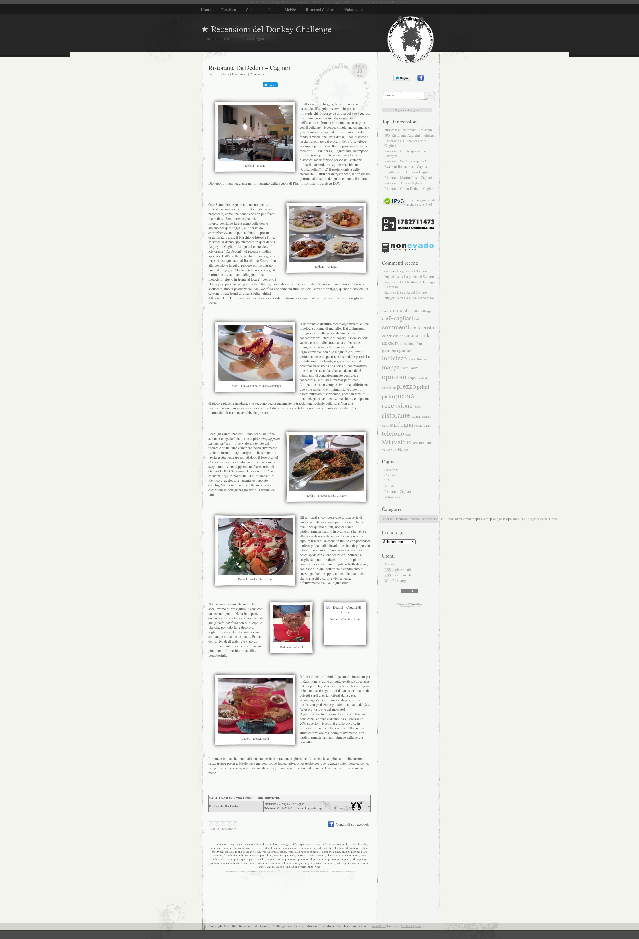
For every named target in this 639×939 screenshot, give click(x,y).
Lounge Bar (499, 518)
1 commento (239, 74)
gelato (336, 851)
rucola (385, 425)
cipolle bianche (358, 844)
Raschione (248, 863)
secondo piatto (333, 863)
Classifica (228, 9)
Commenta (257, 74)
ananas (249, 844)
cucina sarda (417, 335)
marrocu (301, 855)
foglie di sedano (244, 851)
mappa (284, 855)
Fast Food (446, 518)
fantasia (229, 851)
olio (338, 855)
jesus (263, 855)
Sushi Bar (516, 518)
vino (317, 866)
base (275, 844)
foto (257, 851)
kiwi (269, 855)
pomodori (291, 859)
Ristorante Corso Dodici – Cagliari (409, 188)
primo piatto (359, 859)
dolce (342, 848)
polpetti (271, 859)
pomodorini (305, 859)
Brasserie (483, 518)
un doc (280, 866)
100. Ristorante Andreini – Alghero (409, 135)
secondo (318, 863)
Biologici (530, 518)
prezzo (332, 859)
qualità (225, 863)
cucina (287, 848)
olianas (331, 855)
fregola (266, 851)
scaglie (308, 863)
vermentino (307, 866)
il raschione (230, 855)
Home (206, 9)
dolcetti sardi (353, 848)
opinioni (354, 855)
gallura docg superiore (308, 851)
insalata (254, 855)
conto (241, 848)
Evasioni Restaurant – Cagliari (406, 166)
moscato (320, 855)
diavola (333, 848)
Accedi (389, 564)
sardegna (298, 863)
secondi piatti (422, 425)
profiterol (214, 863)
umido (270, 866)
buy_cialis (391, 276)
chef (323, 844)
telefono (356, 863)
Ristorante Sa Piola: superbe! (405, 161)
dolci (365, 848)
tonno (366, 863)
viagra (388, 282)
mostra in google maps (310, 808)
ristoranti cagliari (421, 416)
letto (276, 855)
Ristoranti (387, 518)
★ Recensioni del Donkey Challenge (266, 29)
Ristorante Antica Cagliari (403, 183)
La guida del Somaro (412, 271)
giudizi (346, 851)
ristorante (275, 863)
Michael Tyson (411, 926)
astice (268, 844)
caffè (293, 844)
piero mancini (257, 859)
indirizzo (243, 855)
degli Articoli (397, 569)
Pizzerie (414, 518)
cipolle (344, 844)
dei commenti (397, 575)
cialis (388, 271)
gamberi (327, 851)
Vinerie (471, 518)
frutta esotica (278, 851)
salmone (286, 863)
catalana (314, 844)
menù (311, 855)
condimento (230, 848)
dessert (323, 848)
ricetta (418, 406)
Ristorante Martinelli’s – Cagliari (408, 177)
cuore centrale (300, 848)
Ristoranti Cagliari (320, 9)
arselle (414, 311)
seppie (346, 863)
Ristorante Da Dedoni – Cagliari (249, 67)
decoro (314, 848)
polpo (280, 859)
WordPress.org (395, 580)
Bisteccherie (429, 518)
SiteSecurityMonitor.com (409, 606)
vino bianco (399, 449)
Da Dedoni (233, 806)
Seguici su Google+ (407, 110)
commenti (215, 848)
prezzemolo (320, 859)
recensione (262, 863)
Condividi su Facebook (352, 824)
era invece (217, 851)
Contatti (252, 9)
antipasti (259, 844)
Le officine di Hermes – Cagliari (407, 172)
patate (229, 859)
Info (271, 9)
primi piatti (343, 859)
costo (249, 848)
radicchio (235, 863)
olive (345, 855)
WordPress (379, 926)
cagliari (403, 318)
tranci (262, 866)
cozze (257, 848)
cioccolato (333, 844)
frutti (290, 851)
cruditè (266, 848)
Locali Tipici (547, 518)
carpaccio (303, 844)
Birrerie (459, 518)
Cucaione (276, 848)
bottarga (284, 844)
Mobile (290, 9)
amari (240, 844)
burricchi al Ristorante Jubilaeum (408, 129)
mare (292, 855)
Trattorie (401, 518)
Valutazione (353, 9)
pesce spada (241, 859)
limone (422, 359)
